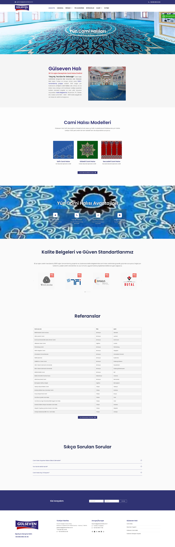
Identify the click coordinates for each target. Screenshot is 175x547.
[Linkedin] (101, 531)
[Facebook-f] (92, 531)
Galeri (98, 8)
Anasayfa (51, 8)
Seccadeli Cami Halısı (111, 161)
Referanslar (90, 8)
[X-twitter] (96, 531)
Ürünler (68, 8)
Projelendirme (79, 8)
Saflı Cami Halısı (63, 161)
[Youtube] (99, 531)
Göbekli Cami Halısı (87, 161)
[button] (1, 33)
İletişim (106, 8)
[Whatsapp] (103, 531)
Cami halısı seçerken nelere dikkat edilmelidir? (47, 460)
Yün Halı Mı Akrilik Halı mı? (40, 466)
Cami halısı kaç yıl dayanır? (41, 473)
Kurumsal (60, 8)
